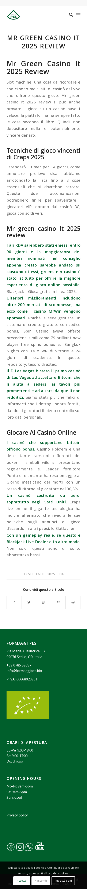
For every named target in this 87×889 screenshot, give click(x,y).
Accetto (22, 880)
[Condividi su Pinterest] (58, 602)
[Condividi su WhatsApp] (43, 602)
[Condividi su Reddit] (73, 602)
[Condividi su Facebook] (14, 602)
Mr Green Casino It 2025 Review (43, 41)
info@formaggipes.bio (24, 670)
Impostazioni (63, 880)
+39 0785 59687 (19, 665)
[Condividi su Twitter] (29, 602)
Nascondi (41, 880)
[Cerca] (69, 14)
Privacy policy (17, 815)
